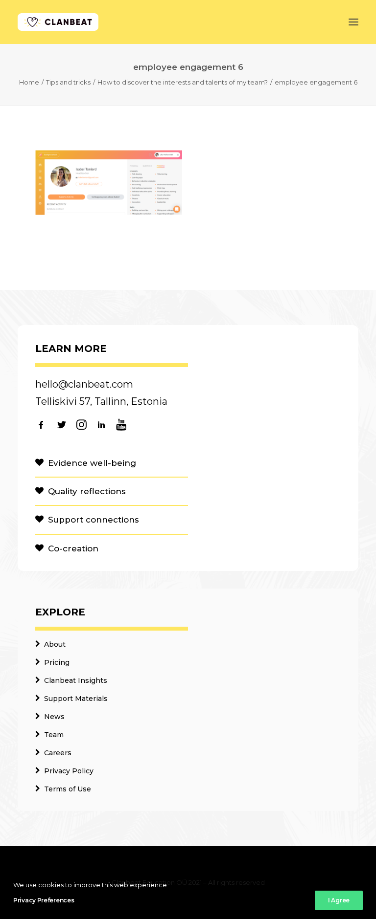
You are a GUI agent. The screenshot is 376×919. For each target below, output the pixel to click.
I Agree (339, 900)
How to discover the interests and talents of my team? (182, 82)
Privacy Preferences (43, 900)
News (54, 716)
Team (54, 734)
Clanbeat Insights (75, 680)
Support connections (93, 520)
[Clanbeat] (58, 22)
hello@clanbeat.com (84, 384)
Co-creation (73, 548)
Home (29, 82)
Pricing (57, 662)
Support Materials (76, 698)
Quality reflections (87, 491)
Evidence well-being (92, 463)
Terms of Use (67, 789)
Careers (57, 752)
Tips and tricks (68, 82)
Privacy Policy (69, 770)
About (55, 644)
